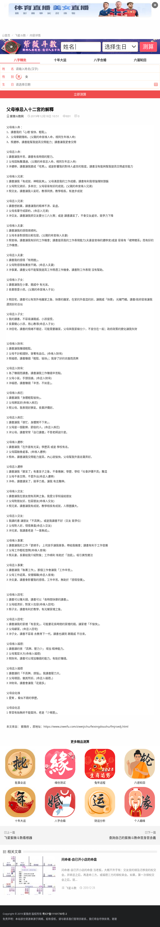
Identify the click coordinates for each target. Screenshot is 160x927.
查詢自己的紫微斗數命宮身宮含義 (132, 838)
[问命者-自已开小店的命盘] (29, 877)
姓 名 (8, 69)
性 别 (8, 77)
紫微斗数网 (17, 116)
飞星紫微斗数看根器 (18, 838)
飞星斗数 (20, 35)
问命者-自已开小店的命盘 (79, 859)
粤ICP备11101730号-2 (54, 913)
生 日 (8, 84)
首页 (7, 35)
